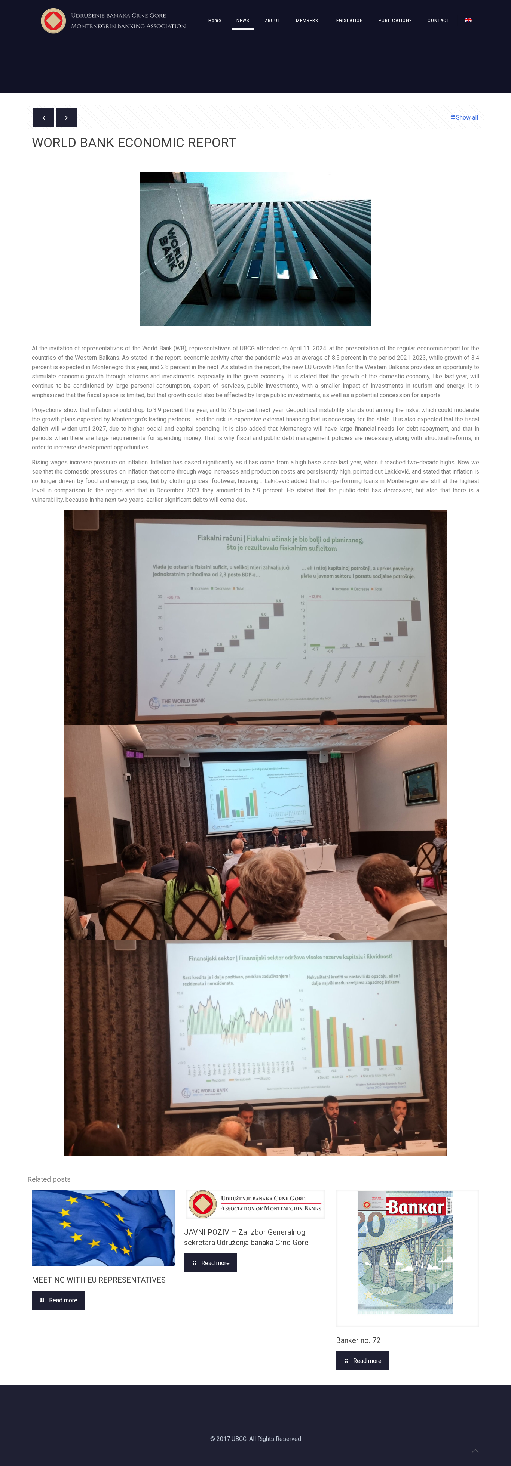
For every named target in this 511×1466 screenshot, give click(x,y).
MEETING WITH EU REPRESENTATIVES (99, 1279)
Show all (467, 117)
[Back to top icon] (475, 1451)
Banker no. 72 (358, 1340)
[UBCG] (113, 20)
